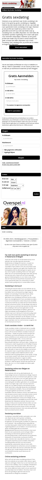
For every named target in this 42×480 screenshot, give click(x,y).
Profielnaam (9, 83)
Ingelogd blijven (9, 152)
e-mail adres (9, 90)
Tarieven (26, 241)
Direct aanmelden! (21, 47)
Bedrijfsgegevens (21, 239)
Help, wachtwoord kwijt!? (10, 163)
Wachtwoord (6, 142)
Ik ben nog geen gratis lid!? (11, 165)
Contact (33, 241)
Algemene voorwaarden (14, 241)
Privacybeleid (32, 239)
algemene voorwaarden (23, 105)
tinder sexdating (7, 232)
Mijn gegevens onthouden (12, 150)
